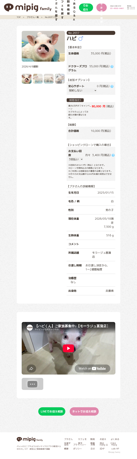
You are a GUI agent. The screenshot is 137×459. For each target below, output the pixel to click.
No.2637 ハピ (51, 17)
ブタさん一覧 (33, 17)
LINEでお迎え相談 (86, 8)
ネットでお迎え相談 (101, 8)
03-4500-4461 (117, 8)
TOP (19, 17)
